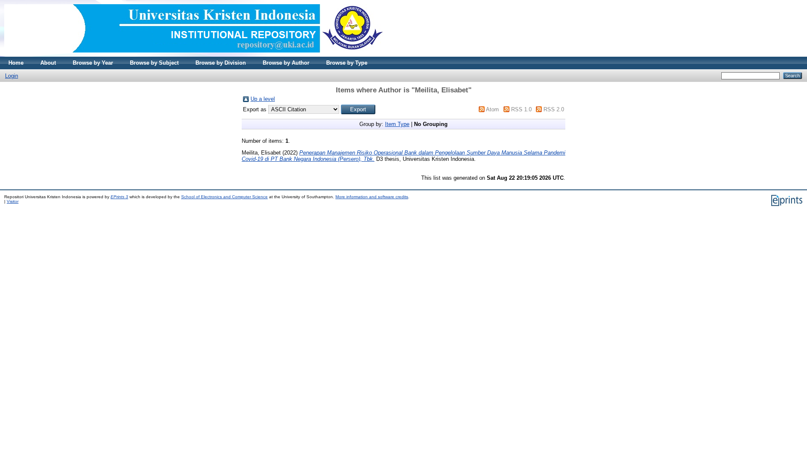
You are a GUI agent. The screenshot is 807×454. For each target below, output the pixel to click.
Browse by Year (93, 63)
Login (11, 76)
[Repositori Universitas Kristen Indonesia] (194, 55)
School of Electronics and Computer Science (224, 196)
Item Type (397, 124)
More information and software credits (371, 196)
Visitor (12, 201)
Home (16, 63)
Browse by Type (346, 63)
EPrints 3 (119, 196)
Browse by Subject (154, 63)
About (48, 63)
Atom (492, 109)
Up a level (263, 99)
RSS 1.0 (521, 109)
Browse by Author (286, 63)
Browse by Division (220, 63)
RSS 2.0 (553, 109)
